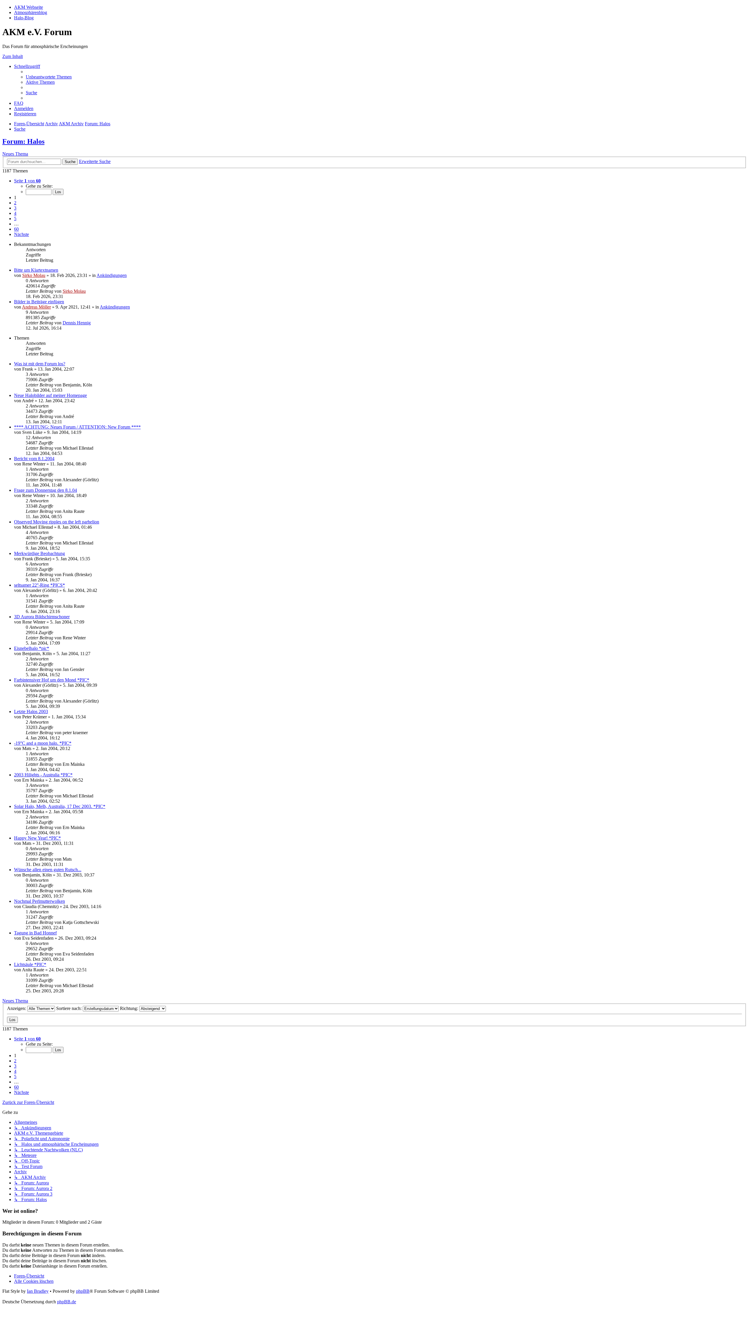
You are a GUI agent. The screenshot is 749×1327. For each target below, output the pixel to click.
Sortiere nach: (69, 1008)
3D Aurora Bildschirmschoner (42, 616)
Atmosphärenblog (30, 12)
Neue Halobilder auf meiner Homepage (50, 395)
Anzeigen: (17, 1008)
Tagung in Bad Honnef (35, 932)
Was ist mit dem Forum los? (39, 363)
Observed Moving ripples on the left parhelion (56, 521)
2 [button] (15, 202)
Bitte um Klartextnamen (36, 270)
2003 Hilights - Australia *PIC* (43, 774)
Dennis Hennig (77, 322)
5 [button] (15, 218)
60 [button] (16, 229)
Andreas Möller (36, 306)
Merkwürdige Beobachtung (39, 553)
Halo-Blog (24, 17)
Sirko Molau (33, 275)
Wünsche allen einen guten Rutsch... (47, 869)
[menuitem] (49, 76)
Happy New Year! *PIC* (37, 837)
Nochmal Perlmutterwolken (39, 901)
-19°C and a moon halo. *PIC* (42, 743)
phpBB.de (66, 1301)
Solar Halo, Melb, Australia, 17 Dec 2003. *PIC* (59, 806)
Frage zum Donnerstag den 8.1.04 (45, 490)
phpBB (83, 1291)
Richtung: (129, 1008)
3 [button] (15, 208)
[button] (27, 180)
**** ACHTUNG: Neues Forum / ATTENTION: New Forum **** (77, 426)
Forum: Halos (23, 141)
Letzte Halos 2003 (31, 711)
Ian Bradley (38, 1291)
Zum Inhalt (12, 56)
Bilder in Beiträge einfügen (39, 301)
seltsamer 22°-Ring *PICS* (39, 585)
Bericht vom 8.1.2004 (34, 458)
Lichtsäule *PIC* (30, 964)
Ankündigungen (112, 275)
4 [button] (15, 213)
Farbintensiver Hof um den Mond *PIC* (51, 679)
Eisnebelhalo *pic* (31, 648)
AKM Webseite (28, 7)
